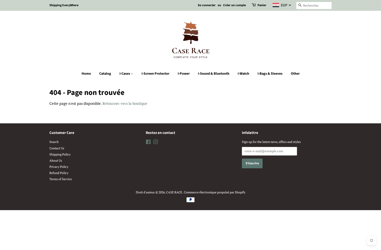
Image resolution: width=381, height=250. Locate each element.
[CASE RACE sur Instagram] (155, 143)
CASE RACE (174, 192)
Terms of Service (60, 179)
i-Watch (243, 73)
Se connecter (207, 5)
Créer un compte (234, 5)
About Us (55, 160)
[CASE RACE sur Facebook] (148, 143)
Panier (262, 5)
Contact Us (56, 148)
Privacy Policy (58, 167)
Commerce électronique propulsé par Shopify (214, 192)
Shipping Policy (60, 154)
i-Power (184, 73)
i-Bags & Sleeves (270, 73)
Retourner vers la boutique (125, 103)
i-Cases (125, 73)
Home (86, 73)
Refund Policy (58, 173)
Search (54, 142)
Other (295, 73)
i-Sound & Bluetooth (213, 73)
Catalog (105, 73)
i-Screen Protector (155, 73)
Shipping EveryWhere (63, 5)
